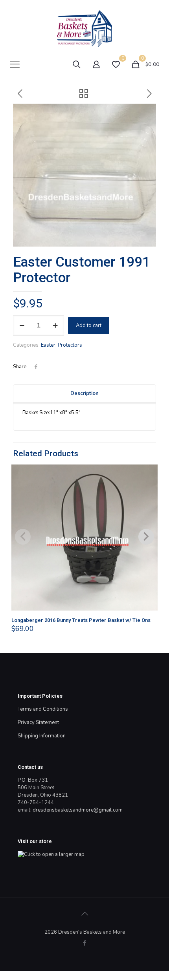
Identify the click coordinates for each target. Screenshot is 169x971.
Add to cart (88, 325)
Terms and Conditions (43, 709)
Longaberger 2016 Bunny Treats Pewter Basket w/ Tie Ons (81, 620)
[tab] (84, 394)
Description (84, 393)
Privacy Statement (38, 722)
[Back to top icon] (84, 914)
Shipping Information (42, 735)
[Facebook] (85, 943)
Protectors (70, 345)
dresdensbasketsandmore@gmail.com (78, 810)
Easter (48, 345)
